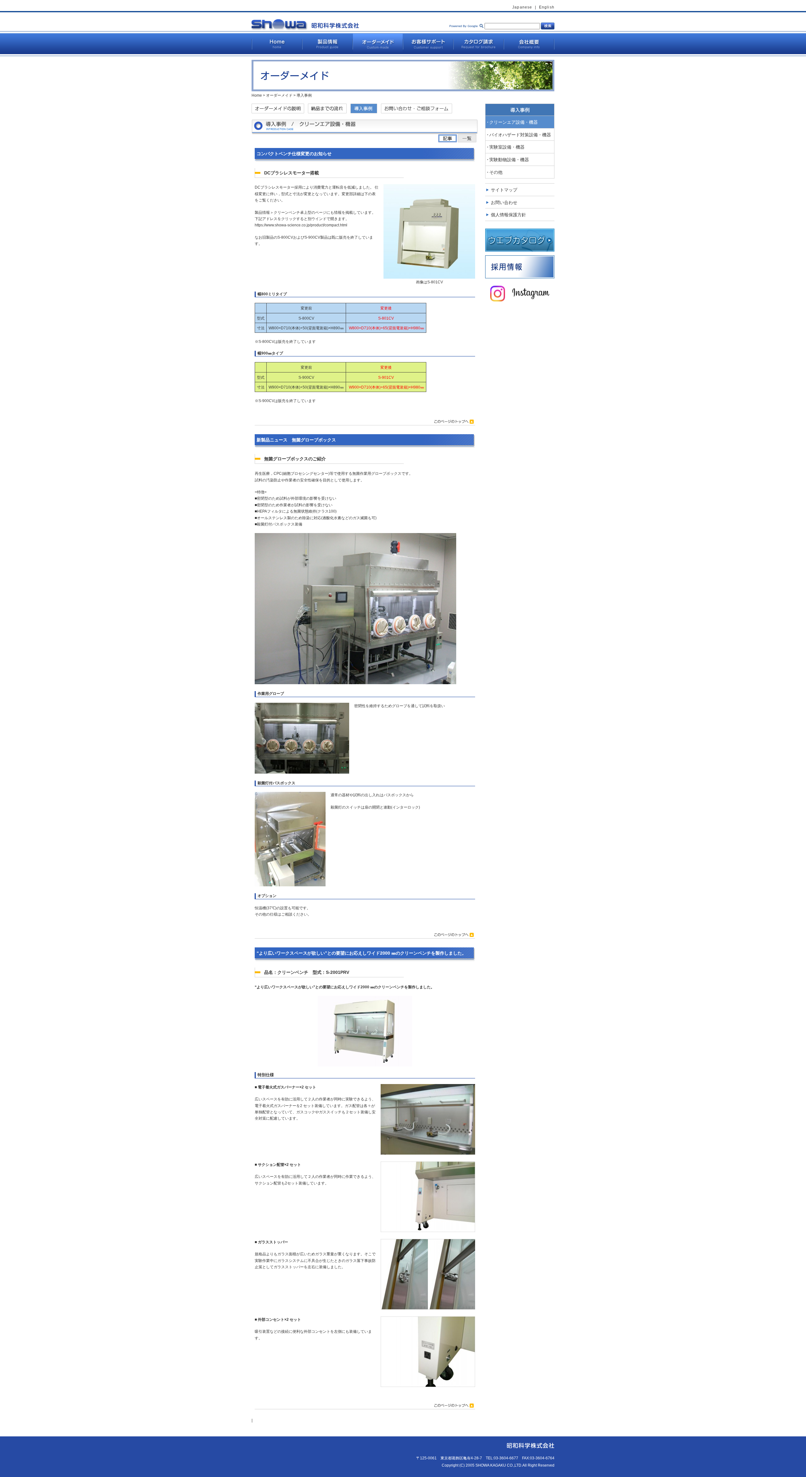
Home (257, 95)
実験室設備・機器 (507, 147)
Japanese (522, 7)
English (546, 7)
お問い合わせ (504, 202)
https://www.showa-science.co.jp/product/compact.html (301, 225)
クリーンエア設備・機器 (513, 122)
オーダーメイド (279, 95)
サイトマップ (504, 189)
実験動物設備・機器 (509, 159)
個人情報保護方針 (508, 214)
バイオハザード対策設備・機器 (520, 134)
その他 (495, 172)
